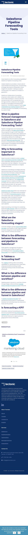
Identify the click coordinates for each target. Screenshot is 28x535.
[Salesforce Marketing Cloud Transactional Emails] (14, 344)
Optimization (5, 437)
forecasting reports (15, 194)
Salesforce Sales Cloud (18, 76)
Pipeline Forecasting (18, 366)
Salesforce (4, 431)
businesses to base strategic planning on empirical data (13, 177)
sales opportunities (18, 130)
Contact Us (4, 419)
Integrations (4, 443)
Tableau (6, 263)
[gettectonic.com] (7, 2)
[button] (11, 361)
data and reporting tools (13, 140)
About (3, 413)
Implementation (5, 434)
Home (3, 33)
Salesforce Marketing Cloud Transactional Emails (13, 335)
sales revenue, (10, 208)
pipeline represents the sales (10, 299)
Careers (3, 416)
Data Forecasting (6, 366)
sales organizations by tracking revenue (13, 106)
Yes (14, 533)
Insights (3, 422)
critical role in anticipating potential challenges (12, 159)
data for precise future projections (13, 173)
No (19, 533)
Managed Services (6, 440)
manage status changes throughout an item (12, 284)
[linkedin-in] (2, 405)
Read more (16, 356)
